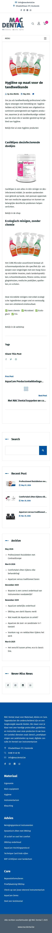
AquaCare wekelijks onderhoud (21, 606)
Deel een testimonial (13, 901)
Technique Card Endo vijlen (16, 853)
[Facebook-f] (21, 10)
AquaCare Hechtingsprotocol (16, 848)
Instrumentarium (11, 800)
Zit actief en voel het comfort (17, 836)
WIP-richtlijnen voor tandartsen (18, 859)
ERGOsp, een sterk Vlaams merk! (22, 611)
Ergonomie (8, 783)
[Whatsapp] (31, 10)
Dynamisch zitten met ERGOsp (17, 831)
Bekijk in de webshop (15, 327)
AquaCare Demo (11, 895)
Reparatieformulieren (13, 878)
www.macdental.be (26, 927)
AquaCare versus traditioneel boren (35, 512)
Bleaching (8, 806)
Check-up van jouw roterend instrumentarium (24, 890)
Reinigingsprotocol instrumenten (18, 825)
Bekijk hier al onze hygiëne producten (22, 128)
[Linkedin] (27, 10)
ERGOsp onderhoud (12, 842)
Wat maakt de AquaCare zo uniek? (23, 617)
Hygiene (7, 794)
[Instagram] (24, 10)
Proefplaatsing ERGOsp (14, 884)
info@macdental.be (26, 2)
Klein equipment (11, 789)
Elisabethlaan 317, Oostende (27, 6)
